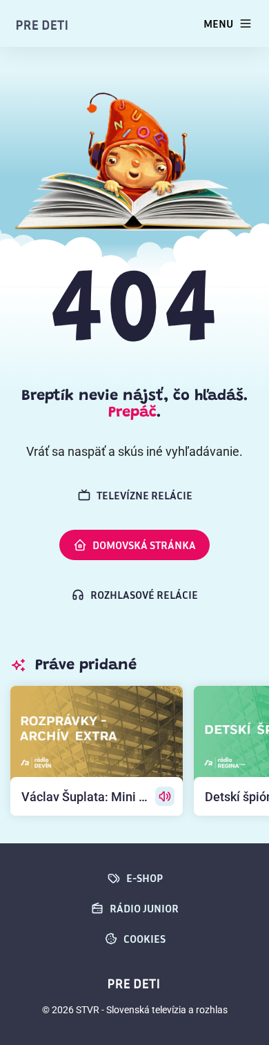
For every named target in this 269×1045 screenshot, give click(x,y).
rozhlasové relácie (144, 595)
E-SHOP (144, 878)
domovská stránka (144, 545)
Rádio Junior (144, 908)
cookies (144, 939)
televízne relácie (144, 495)
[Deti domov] (42, 23)
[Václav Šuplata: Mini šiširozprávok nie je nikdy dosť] (96, 751)
